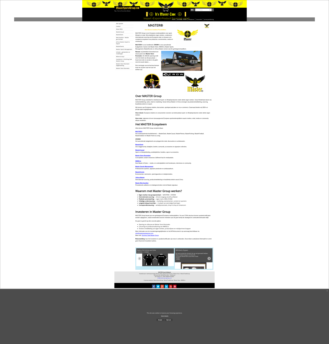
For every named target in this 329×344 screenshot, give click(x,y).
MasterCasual (139, 150)
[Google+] (162, 286)
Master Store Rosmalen (143, 155)
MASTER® (138, 131)
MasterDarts (139, 144)
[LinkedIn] (166, 286)
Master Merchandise (141, 183)
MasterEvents (139, 172)
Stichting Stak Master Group (150, 235)
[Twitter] (158, 286)
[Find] (213, 10)
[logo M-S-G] (127, 8)
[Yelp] (170, 286)
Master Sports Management (144, 166)
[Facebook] (154, 286)
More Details (164, 316)
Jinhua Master (140, 177)
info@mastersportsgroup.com (144, 233)
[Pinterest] (174, 286)
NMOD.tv (138, 161)
